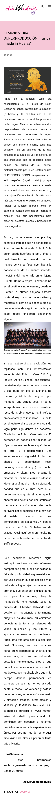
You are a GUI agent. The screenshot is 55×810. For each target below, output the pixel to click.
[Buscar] (42, 5)
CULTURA (25, 791)
